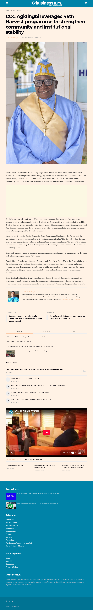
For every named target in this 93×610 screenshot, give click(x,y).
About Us (9, 561)
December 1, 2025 (28, 38)
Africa (13, 10)
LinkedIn (77, 299)
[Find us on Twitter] (9, 601)
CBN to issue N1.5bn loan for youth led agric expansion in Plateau (28, 337)
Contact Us (10, 564)
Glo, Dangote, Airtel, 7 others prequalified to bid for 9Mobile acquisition (30, 346)
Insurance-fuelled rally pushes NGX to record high (32, 351)
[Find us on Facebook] (6, 601)
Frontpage (9, 519)
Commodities (11, 531)
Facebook (65, 299)
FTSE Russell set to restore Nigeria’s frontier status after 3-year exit (38, 493)
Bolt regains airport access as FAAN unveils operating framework (38, 503)
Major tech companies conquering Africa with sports (31, 399)
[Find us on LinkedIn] (12, 601)
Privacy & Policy (12, 567)
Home (7, 10)
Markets (9, 537)
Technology (10, 540)
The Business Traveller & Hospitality (19, 543)
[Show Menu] (7, 3)
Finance (9, 534)
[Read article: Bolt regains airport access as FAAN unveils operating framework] (11, 505)
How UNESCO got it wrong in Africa (19, 341)
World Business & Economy (16, 546)
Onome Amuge (13, 38)
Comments (10, 528)
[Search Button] (86, 3)
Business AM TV (12, 525)
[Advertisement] (46, 201)
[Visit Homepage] (46, 3)
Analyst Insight (11, 522)
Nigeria (19, 10)
